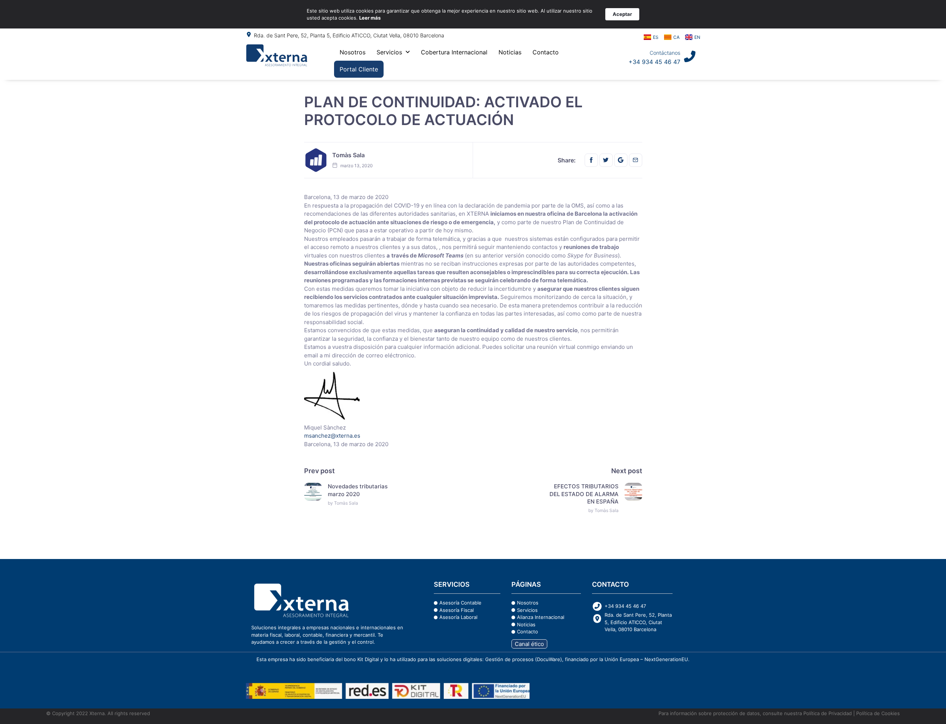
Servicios (389, 52)
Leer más (370, 18)
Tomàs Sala (348, 155)
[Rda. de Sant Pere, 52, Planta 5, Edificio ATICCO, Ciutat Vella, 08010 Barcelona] (249, 34)
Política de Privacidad (827, 713)
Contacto (545, 52)
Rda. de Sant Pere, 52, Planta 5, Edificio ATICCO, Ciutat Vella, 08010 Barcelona (349, 35)
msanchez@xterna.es (332, 435)
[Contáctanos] (689, 56)
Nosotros (352, 52)
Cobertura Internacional (454, 52)
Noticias (509, 52)
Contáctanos (665, 53)
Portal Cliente (359, 69)
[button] (393, 52)
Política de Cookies (878, 713)
